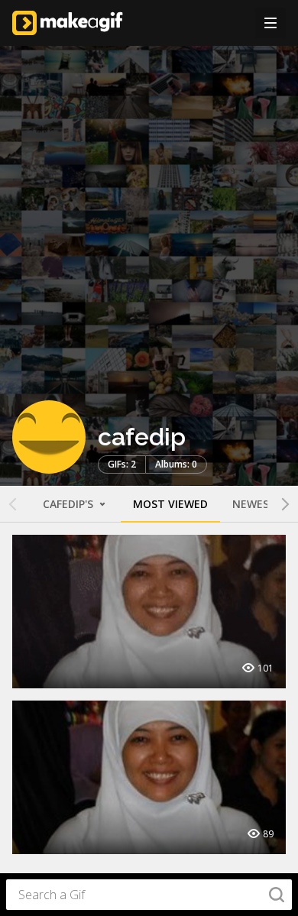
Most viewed (170, 504)
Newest (254, 504)
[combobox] (149, 894)
